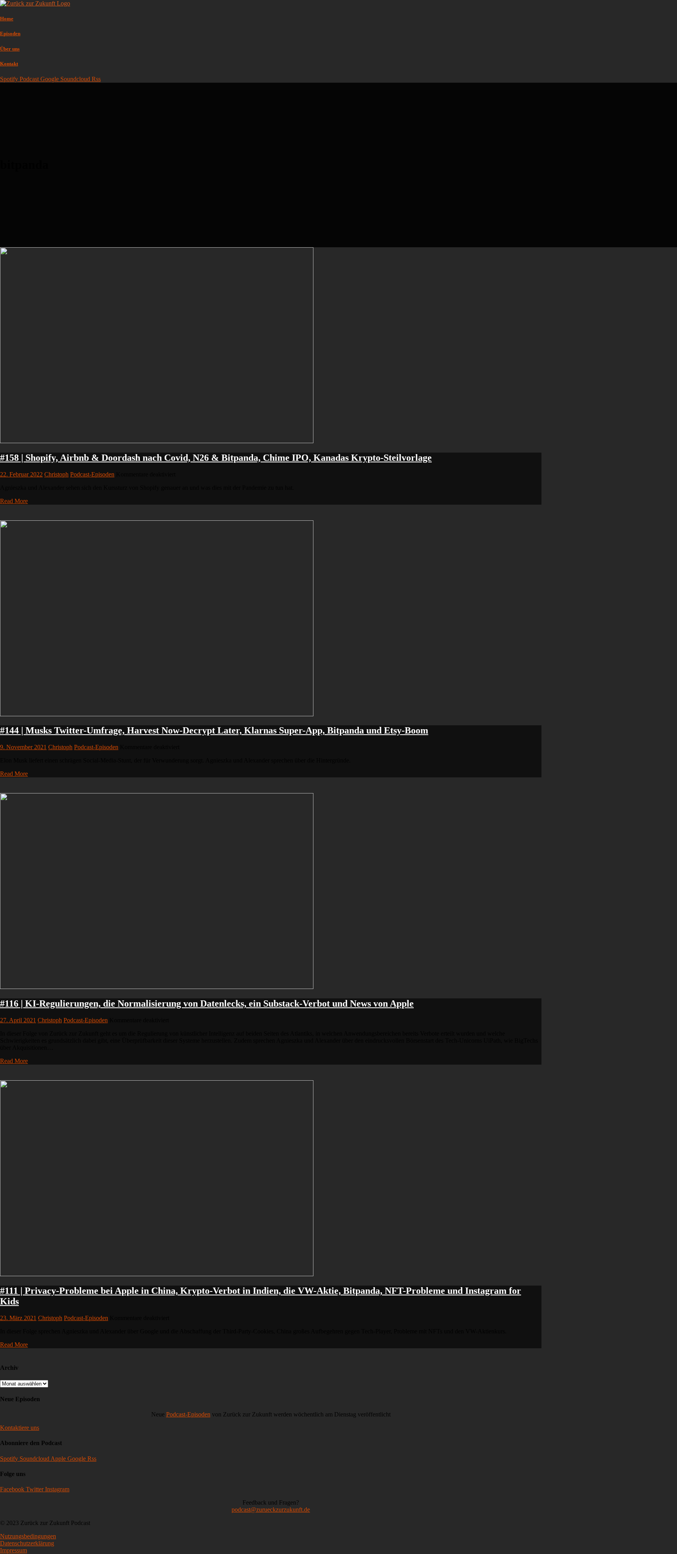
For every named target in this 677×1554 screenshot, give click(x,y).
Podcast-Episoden (92, 474)
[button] (19, 1427)
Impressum (13, 1550)
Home (6, 19)
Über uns (10, 49)
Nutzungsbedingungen (28, 1536)
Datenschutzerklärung (27, 1543)
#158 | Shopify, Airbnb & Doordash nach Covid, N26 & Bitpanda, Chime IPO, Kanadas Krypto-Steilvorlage (216, 458)
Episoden (10, 33)
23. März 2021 (18, 1318)
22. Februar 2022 (21, 474)
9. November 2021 (23, 747)
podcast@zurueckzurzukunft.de (271, 1509)
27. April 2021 (18, 1020)
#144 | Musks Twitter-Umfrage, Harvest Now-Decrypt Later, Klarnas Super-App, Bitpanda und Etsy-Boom (214, 730)
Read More (14, 501)
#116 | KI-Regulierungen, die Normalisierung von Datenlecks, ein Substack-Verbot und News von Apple (207, 1003)
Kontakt (9, 64)
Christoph (56, 474)
